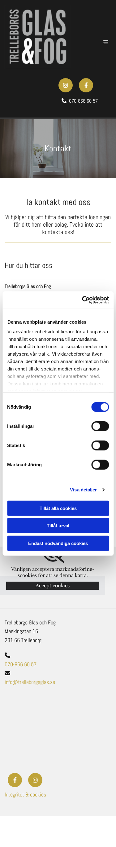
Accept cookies (53, 586)
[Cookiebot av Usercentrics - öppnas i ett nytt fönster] (82, 300)
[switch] (100, 426)
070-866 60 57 (21, 664)
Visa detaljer (83, 489)
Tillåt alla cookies (58, 508)
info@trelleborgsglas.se (30, 681)
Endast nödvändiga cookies (58, 543)
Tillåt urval (58, 525)
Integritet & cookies (25, 794)
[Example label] (86, 85)
